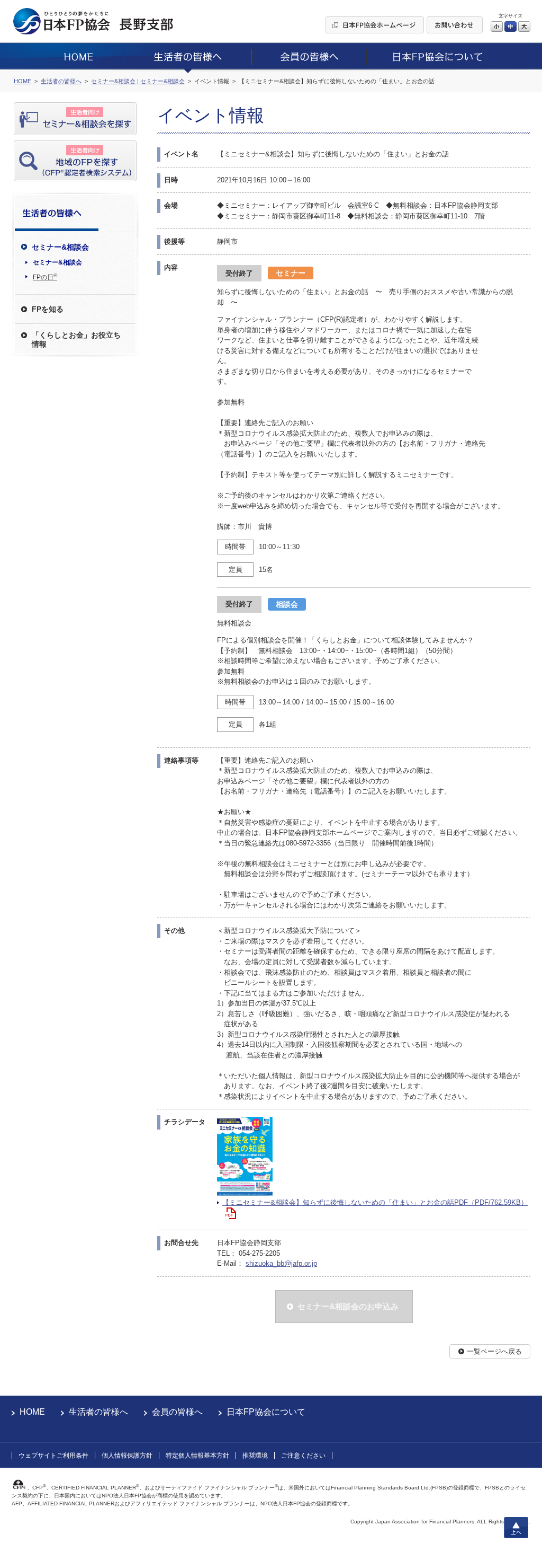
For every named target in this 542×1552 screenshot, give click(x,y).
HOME (32, 1411)
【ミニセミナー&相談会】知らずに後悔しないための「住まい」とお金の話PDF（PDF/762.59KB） (375, 1202)
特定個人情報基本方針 (197, 1455)
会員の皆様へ (177, 1411)
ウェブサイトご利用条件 (53, 1455)
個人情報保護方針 (127, 1455)
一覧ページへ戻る (494, 1351)
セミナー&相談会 (57, 262)
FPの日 (45, 276)
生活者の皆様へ (98, 1411)
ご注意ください (303, 1455)
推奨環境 (255, 1455)
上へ (516, 1527)
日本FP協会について (266, 1411)
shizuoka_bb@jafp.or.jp (281, 1263)
